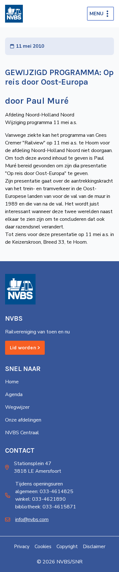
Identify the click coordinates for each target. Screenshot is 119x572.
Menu (96, 13)
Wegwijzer (17, 407)
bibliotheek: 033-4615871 (45, 506)
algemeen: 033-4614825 (44, 491)
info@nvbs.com (32, 519)
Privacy (22, 546)
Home (12, 381)
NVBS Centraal (22, 432)
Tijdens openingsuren (39, 483)
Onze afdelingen (23, 419)
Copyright (67, 546)
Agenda (14, 394)
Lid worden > (25, 348)
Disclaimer (94, 546)
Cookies (43, 546)
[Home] (14, 14)
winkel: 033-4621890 (40, 499)
